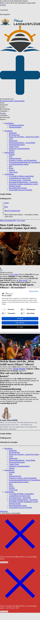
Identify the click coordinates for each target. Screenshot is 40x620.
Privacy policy (33, 291)
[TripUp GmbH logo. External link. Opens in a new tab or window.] (7, 293)
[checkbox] (4, 309)
